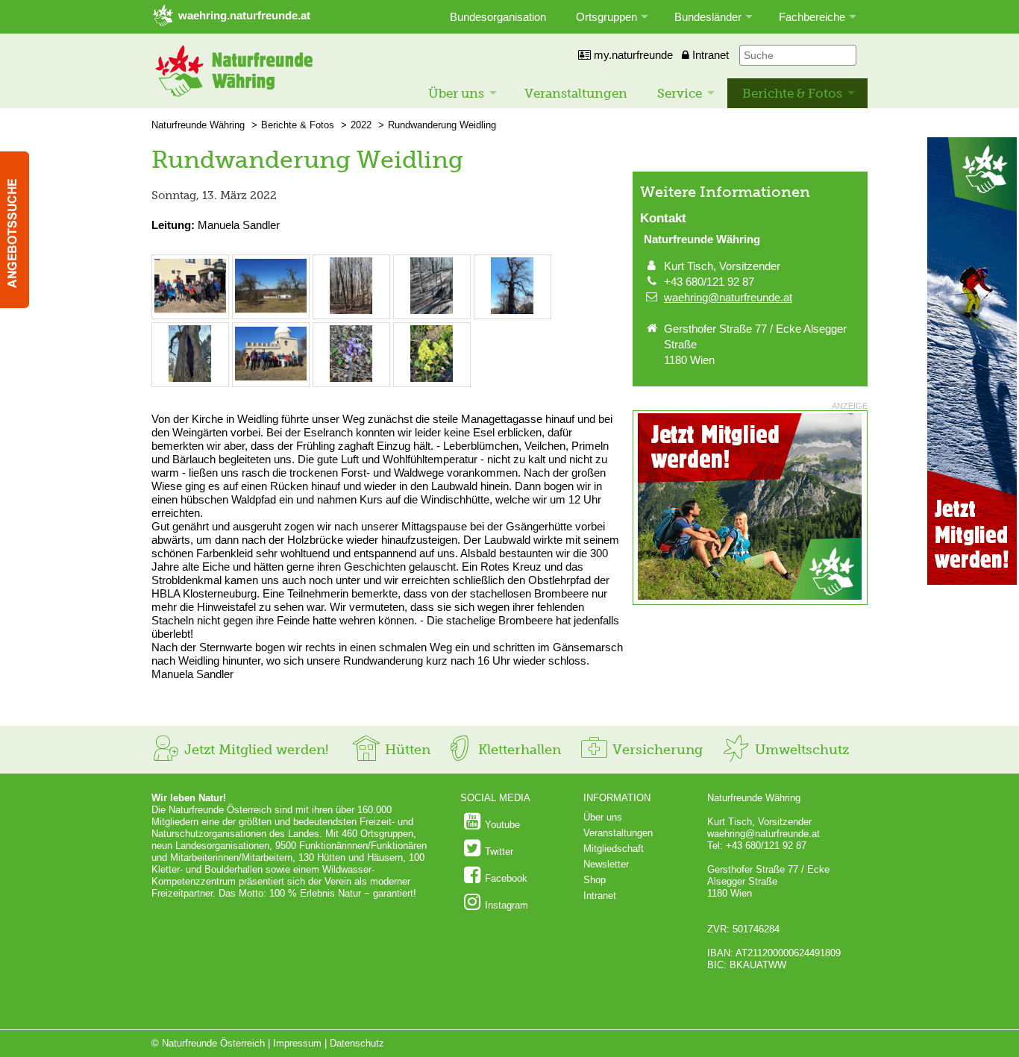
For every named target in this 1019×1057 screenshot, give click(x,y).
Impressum (297, 1043)
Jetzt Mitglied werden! (254, 749)
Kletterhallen (517, 749)
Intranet (709, 54)
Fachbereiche (812, 16)
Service (679, 93)
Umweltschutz (800, 749)
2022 (361, 125)
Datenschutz (357, 1043)
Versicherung (656, 749)
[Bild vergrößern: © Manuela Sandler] (190, 310)
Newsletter (606, 864)
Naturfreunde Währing (198, 125)
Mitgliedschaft (613, 848)
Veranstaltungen (575, 93)
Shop (594, 879)
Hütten (405, 749)
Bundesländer (707, 16)
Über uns (456, 93)
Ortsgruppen (606, 16)
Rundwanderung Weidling (442, 125)
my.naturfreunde (632, 54)
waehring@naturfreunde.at (728, 297)
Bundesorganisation (498, 16)
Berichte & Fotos (792, 93)
